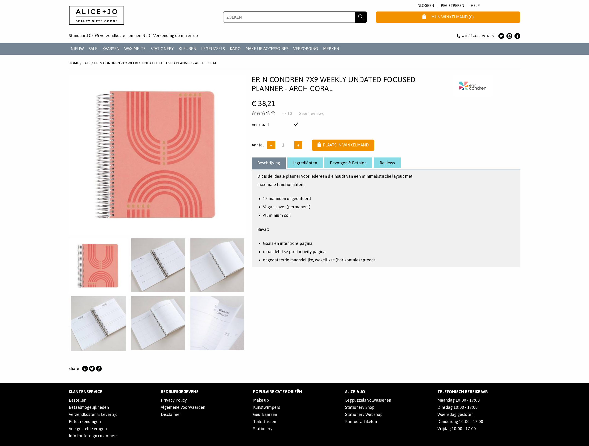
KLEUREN (187, 48)
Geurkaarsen (265, 414)
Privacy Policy (174, 400)
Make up (261, 400)
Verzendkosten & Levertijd (93, 414)
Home (74, 63)
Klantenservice (85, 391)
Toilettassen (264, 421)
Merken (331, 48)
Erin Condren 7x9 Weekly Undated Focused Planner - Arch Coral (155, 63)
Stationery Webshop (364, 414)
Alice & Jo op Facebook (517, 36)
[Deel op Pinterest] (85, 369)
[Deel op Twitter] (92, 369)
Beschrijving (268, 162)
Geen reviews (311, 113)
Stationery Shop (360, 407)
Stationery (262, 428)
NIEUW (77, 48)
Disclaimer (171, 414)
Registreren (452, 5)
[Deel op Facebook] (98, 369)
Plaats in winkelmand (346, 145)
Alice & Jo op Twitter (501, 36)
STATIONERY (162, 48)
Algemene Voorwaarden (183, 407)
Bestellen (77, 400)
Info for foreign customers (93, 435)
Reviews (387, 162)
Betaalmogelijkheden (89, 407)
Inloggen (425, 5)
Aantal (258, 145)
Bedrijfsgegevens (180, 391)
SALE (93, 48)
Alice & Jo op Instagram (509, 36)
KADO (235, 48)
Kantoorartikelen (361, 421)
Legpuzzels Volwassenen (368, 400)
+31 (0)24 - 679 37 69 (478, 36)
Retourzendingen (85, 421)
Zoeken (361, 17)
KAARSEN (110, 48)
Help (475, 5)
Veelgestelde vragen (88, 428)
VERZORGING (305, 48)
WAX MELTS (134, 48)
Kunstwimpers (266, 407)
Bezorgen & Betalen (348, 162)
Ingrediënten (305, 162)
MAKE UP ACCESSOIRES (266, 48)
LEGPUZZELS (213, 48)
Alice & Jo (355, 391)
